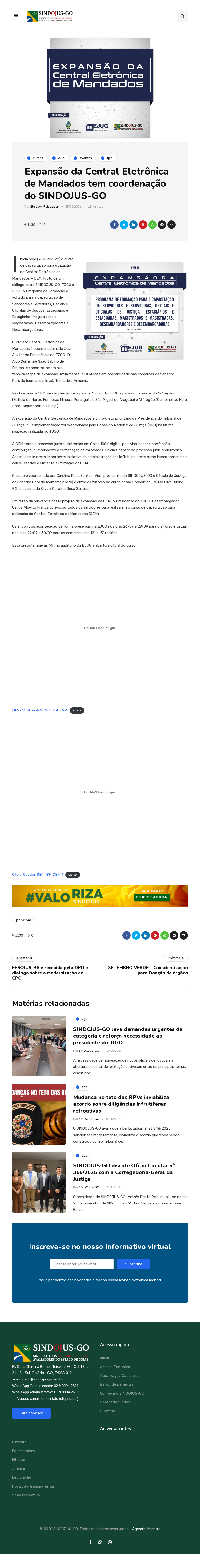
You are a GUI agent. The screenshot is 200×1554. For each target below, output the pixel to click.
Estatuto (19, 1442)
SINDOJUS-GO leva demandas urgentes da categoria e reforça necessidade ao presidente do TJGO (128, 1036)
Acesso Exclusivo (115, 1366)
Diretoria (107, 1411)
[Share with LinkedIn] (133, 224)
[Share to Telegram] (162, 224)
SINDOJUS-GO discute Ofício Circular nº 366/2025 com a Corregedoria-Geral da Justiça (124, 1172)
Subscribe (133, 1264)
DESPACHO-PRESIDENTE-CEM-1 (40, 710)
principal (23, 920)
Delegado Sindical (116, 1402)
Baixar (77, 710)
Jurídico (18, 1468)
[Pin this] (143, 224)
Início (104, 1358)
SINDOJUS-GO (89, 1051)
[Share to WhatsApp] (152, 224)
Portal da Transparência (33, 1486)
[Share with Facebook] (114, 224)
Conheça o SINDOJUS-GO (122, 1393)
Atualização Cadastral (119, 1375)
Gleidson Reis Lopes (44, 206)
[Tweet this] (124, 224)
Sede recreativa (26, 1495)
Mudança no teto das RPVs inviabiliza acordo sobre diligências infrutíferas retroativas (121, 1104)
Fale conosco (31, 1413)
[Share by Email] (171, 224)
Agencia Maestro (146, 1529)
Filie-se (18, 1459)
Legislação (21, 1477)
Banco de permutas (117, 1384)
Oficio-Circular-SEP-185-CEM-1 (37, 874)
